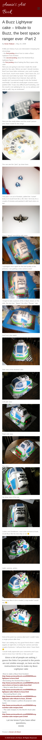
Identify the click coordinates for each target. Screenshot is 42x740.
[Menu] (38, 8)
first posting (10, 53)
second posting (11, 58)
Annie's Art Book (15, 732)
